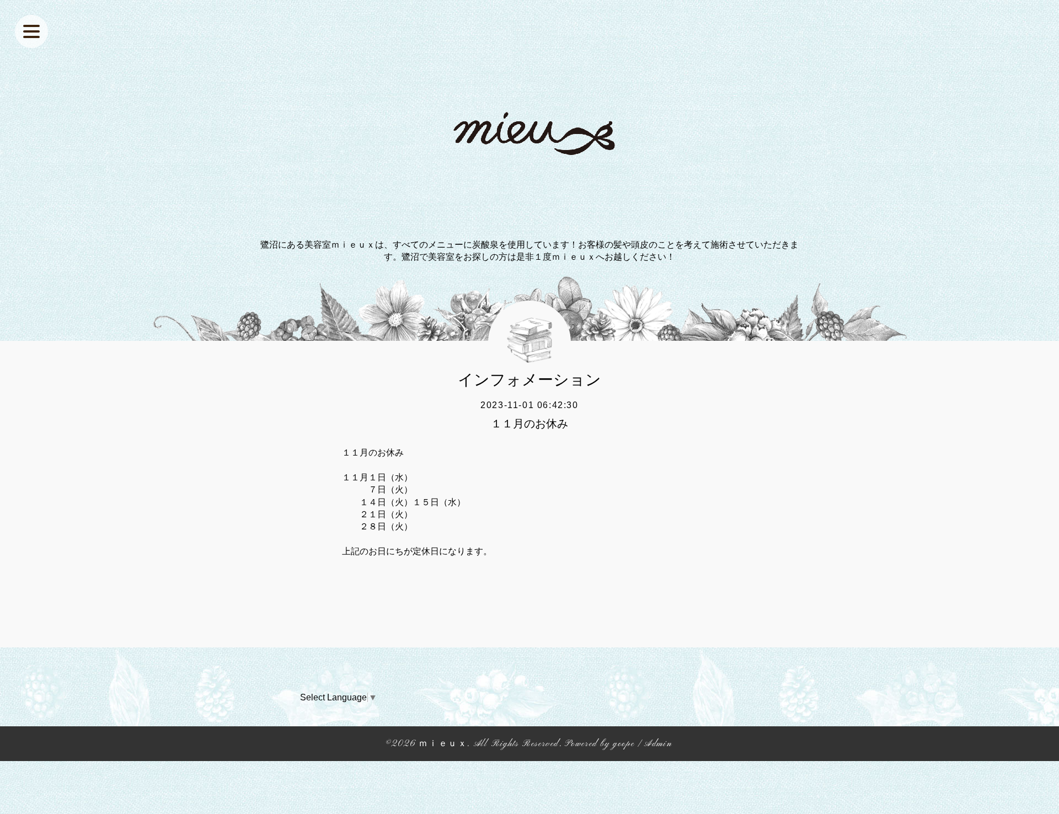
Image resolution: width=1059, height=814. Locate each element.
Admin (658, 743)
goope (623, 743)
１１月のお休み (529, 423)
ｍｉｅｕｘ (443, 743)
